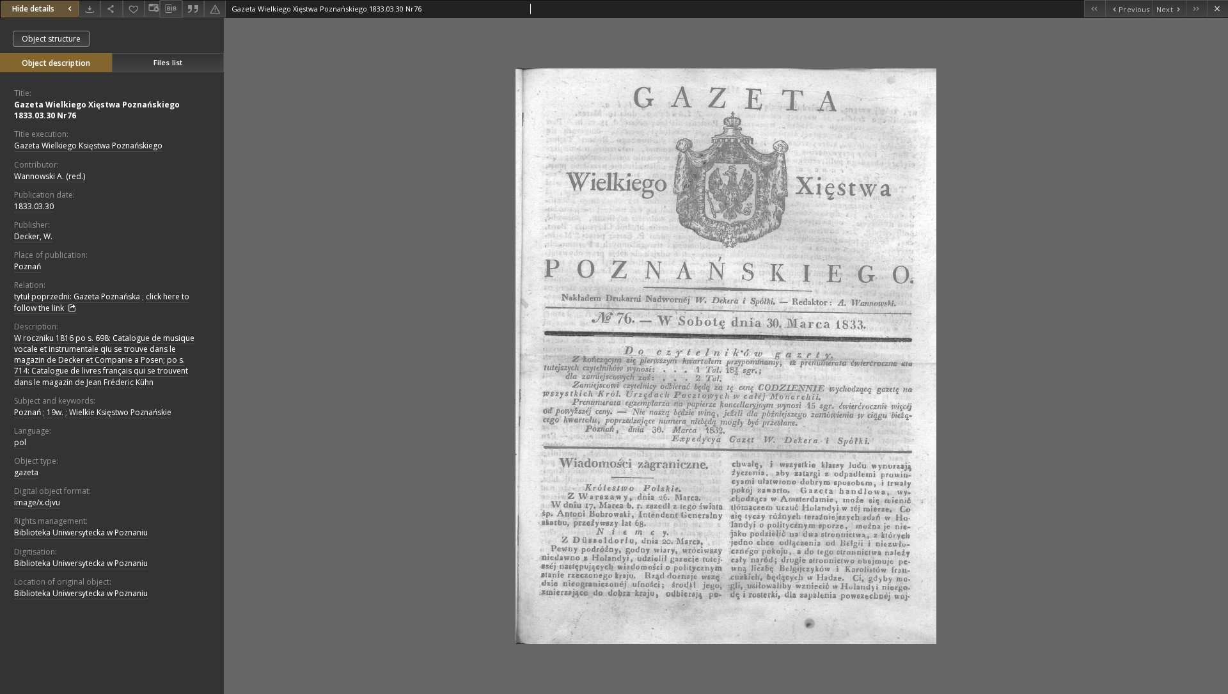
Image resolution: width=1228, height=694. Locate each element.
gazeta (26, 472)
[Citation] (193, 8)
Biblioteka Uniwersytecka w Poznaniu (81, 532)
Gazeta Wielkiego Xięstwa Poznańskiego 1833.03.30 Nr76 (97, 110)
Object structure (51, 38)
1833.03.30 (34, 206)
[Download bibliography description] (171, 9)
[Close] (1217, 8)
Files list (168, 62)
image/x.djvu (37, 502)
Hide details (33, 8)
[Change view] (152, 8)
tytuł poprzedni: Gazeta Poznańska (77, 296)
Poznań (27, 266)
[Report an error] (215, 8)
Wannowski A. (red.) (49, 176)
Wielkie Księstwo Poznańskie (120, 412)
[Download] (89, 8)
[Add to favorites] (134, 8)
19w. (55, 412)
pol (20, 442)
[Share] (111, 8)
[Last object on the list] (1196, 8)
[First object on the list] (1094, 8)
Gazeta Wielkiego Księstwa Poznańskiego (88, 145)
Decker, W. (33, 236)
